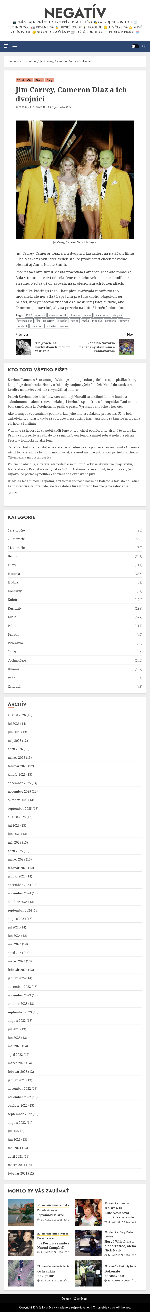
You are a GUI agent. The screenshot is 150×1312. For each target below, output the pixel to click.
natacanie (110, 321)
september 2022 (20, 1114)
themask (63, 326)
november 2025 (19, 791)
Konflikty (15, 591)
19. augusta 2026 (119, 1280)
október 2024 (18, 902)
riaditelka (51, 326)
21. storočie (16, 548)
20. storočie (24, 80)
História (14, 574)
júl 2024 (14, 927)
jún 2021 (14, 1139)
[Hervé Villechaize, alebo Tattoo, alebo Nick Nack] (88, 1243)
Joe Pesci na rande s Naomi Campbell (53, 1245)
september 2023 (20, 1012)
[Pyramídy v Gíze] (21, 1212)
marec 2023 (16, 1063)
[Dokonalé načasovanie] (88, 1273)
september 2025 (20, 808)
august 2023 (17, 1020)
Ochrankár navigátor (46, 1273)
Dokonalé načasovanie (114, 1273)
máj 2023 (14, 1046)
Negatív (75, 13)
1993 (29, 315)
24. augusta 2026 (119, 1255)
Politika (13, 626)
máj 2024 (14, 944)
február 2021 (17, 1173)
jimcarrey (48, 321)
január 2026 (17, 774)
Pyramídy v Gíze (50, 1215)
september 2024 (20, 910)
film (38, 321)
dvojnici (117, 315)
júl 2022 (14, 1131)
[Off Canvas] (6, 46)
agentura (40, 315)
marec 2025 (16, 859)
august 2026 (17, 715)
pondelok (22, 326)
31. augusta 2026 (52, 1220)
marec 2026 (16, 757)
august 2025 (17, 817)
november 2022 (19, 1097)
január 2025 (17, 876)
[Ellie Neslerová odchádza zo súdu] (88, 1212)
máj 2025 (14, 842)
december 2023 (19, 987)
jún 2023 (14, 1038)
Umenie (14, 669)
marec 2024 (16, 961)
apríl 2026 (15, 749)
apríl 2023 (15, 1054)
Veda (11, 678)
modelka (97, 321)
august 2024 (17, 919)
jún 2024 (14, 936)
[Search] (143, 46)
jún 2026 (14, 732)
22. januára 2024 (60, 107)
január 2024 (17, 978)
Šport (12, 652)
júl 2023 (14, 1029)
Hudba (13, 582)
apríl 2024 (15, 953)
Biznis (38, 80)
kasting (75, 321)
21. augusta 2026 (52, 1280)
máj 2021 (14, 1148)
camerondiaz (102, 315)
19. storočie (16, 530)
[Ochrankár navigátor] (21, 1273)
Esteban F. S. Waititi (32, 107)
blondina (75, 315)
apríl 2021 (15, 1156)
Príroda (13, 634)
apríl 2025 (15, 851)
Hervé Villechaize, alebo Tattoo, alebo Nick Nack (120, 1245)
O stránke (80, 1298)
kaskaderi (62, 321)
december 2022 (19, 1088)
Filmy (49, 80)
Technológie (17, 660)
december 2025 (19, 783)
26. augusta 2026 (52, 1252)
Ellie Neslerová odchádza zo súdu (119, 1215)
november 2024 (19, 893)
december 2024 (19, 885)
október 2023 (18, 1003)
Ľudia (12, 617)
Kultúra (13, 599)
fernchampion (24, 321)
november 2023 (19, 995)
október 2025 (18, 800)
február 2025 (17, 868)
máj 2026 (14, 740)
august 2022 (17, 1122)
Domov (66, 1298)
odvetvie (124, 321)
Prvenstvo (15, 643)
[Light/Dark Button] (135, 46)
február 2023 (17, 1071)
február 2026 (17, 766)
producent (36, 326)
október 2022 (18, 1105)
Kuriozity (15, 608)
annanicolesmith (58, 315)
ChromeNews (102, 1307)
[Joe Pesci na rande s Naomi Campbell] (21, 1243)
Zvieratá (14, 686)
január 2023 (17, 1080)
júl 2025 (14, 825)
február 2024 (17, 970)
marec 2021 (16, 1165)
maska (85, 321)
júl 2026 (14, 724)
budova (87, 315)
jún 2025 (14, 834)
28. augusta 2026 (119, 1222)
